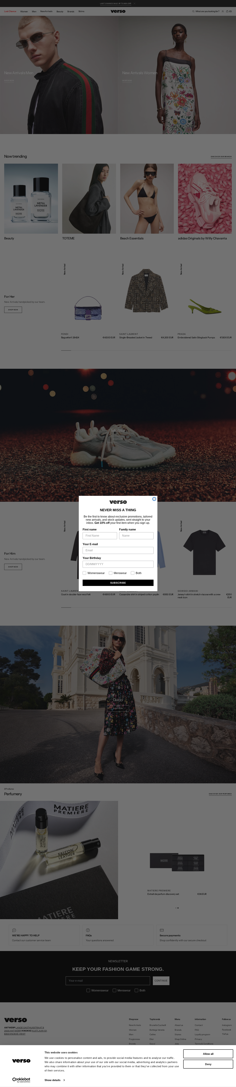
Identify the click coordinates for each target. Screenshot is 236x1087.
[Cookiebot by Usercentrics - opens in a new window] (21, 1080)
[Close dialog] (154, 499)
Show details (52, 1080)
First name (90, 529)
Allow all (208, 1053)
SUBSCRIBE (118, 582)
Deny (208, 1063)
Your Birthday (92, 558)
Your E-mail (90, 544)
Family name (127, 529)
